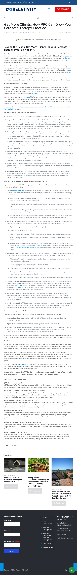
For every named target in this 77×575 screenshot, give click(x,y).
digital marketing (9, 109)
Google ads (34, 93)
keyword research (19, 190)
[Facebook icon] (67, 2)
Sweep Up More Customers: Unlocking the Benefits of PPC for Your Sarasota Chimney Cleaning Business (38, 481)
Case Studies (47, 543)
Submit (11, 551)
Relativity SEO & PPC (20, 32)
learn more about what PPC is (44, 107)
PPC (32, 49)
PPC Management (47, 523)
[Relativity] (21, 9)
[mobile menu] (49, 9)
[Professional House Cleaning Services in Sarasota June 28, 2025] (75, 567)
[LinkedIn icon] (69, 2)
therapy (67, 58)
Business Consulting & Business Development (47, 537)
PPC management (25, 364)
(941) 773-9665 (29, 2)
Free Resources (48, 547)
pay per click (20, 287)
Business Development (47, 529)
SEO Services (47, 518)
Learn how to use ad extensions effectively (28, 247)
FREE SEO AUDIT (63, 9)
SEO (28, 91)
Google (27, 97)
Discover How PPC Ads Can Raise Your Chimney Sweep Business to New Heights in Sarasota (61, 495)
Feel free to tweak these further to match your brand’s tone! (14, 480)
